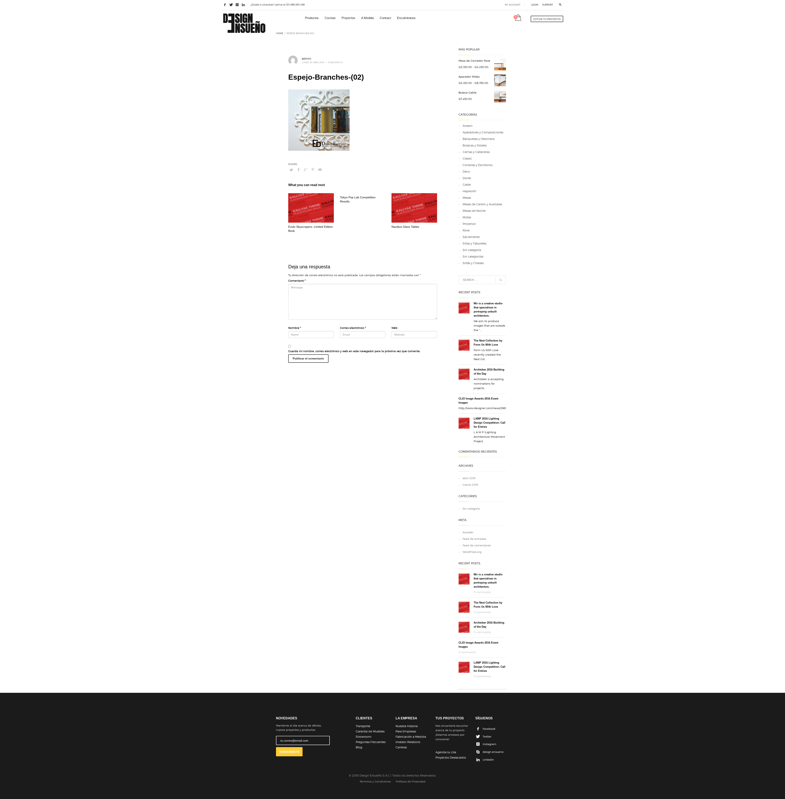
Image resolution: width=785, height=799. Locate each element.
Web (394, 327)
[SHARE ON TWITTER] (291, 170)
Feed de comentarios (477, 545)
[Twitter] (231, 5)
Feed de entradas (474, 538)
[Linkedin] (243, 5)
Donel (467, 178)
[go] (500, 280)
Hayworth (469, 191)
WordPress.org (472, 551)
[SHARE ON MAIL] (320, 170)
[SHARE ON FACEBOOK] (298, 170)
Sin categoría (472, 250)
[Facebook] (225, 5)
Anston (467, 125)
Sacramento (471, 237)
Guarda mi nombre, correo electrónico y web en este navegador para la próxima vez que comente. (354, 351)
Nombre (294, 327)
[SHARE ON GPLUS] (306, 170)
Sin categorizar (473, 256)
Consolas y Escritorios (477, 165)
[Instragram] (237, 5)
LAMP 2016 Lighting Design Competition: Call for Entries (489, 422)
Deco (466, 171)
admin (306, 58)
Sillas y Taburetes (474, 243)
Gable (467, 184)
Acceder (468, 532)
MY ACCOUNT (512, 4)
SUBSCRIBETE (289, 751)
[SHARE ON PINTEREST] (313, 170)
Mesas (467, 197)
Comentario (297, 280)
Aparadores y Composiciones (483, 132)
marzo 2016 (470, 484)
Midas (467, 217)
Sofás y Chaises (473, 263)
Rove (466, 230)
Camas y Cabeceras (476, 152)
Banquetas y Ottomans (479, 139)
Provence (469, 223)
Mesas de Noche (474, 210)
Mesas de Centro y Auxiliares (482, 204)
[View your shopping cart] (518, 18)
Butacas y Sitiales (475, 145)
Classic (467, 158)
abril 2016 (469, 478)
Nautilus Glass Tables (405, 226)
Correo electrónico (353, 327)
